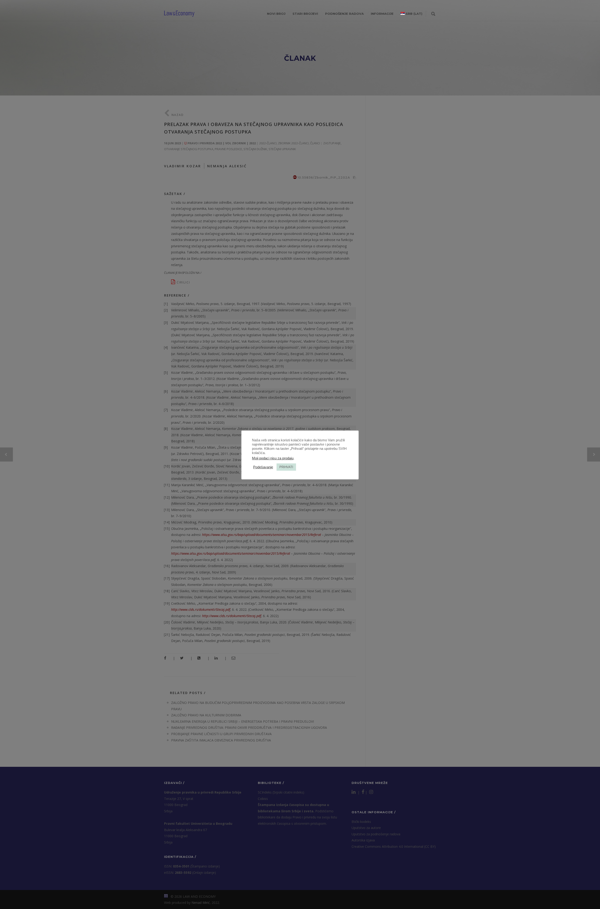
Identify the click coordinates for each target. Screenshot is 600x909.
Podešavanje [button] (263, 467)
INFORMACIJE (382, 13)
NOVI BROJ (276, 13)
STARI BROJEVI (305, 13)
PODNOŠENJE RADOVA (344, 13)
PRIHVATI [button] (286, 467)
